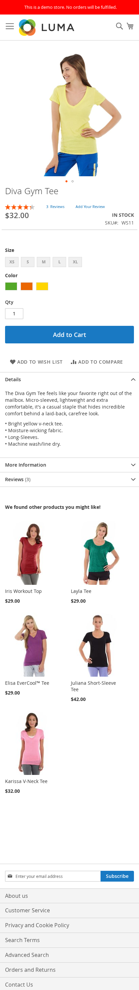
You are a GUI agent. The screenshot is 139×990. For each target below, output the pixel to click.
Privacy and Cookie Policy (37, 925)
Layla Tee (81, 591)
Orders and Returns (30, 969)
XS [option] (12, 262)
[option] (11, 286)
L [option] (59, 262)
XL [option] (75, 262)
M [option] (44, 262)
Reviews (17, 479)
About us (16, 896)
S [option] (28, 262)
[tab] (69, 379)
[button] (66, 181)
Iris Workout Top (23, 591)
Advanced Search (27, 955)
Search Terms (22, 940)
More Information (25, 465)
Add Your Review (90, 206)
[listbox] (69, 263)
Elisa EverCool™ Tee (27, 683)
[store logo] (47, 27)
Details (13, 379)
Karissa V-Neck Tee (26, 781)
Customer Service (27, 910)
